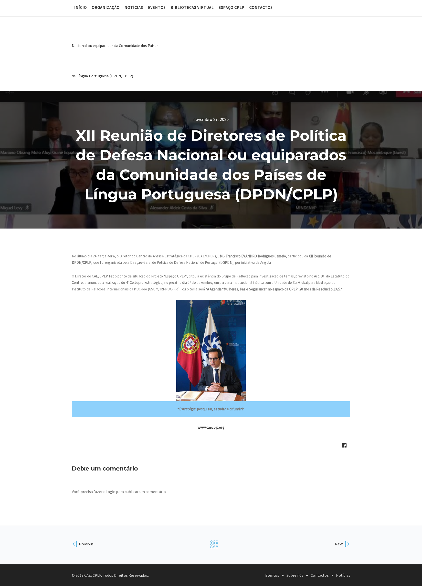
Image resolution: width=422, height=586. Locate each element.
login (110, 491)
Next (339, 543)
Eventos (157, 7)
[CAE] (116, 45)
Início (80, 7)
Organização (106, 7)
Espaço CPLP (231, 7)
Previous (86, 543)
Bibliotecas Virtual (192, 7)
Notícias (134, 7)
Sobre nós (294, 575)
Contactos (261, 7)
